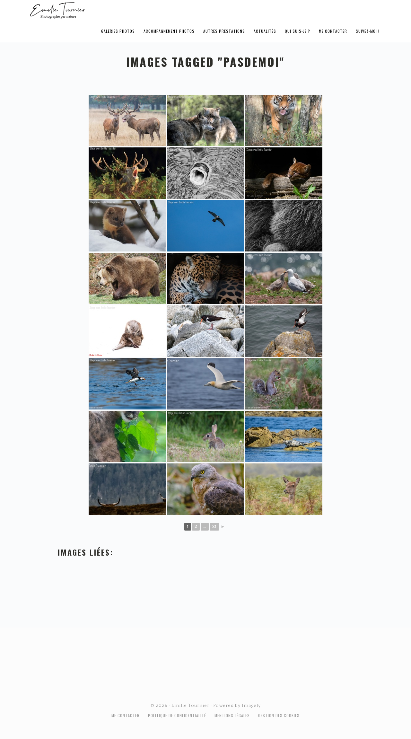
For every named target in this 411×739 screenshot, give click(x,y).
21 (214, 526)
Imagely (251, 705)
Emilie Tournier (108, 10)
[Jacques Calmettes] (205, 331)
